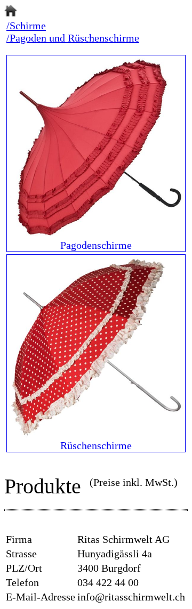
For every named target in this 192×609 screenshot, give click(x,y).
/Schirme (26, 25)
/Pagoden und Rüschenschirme (72, 38)
